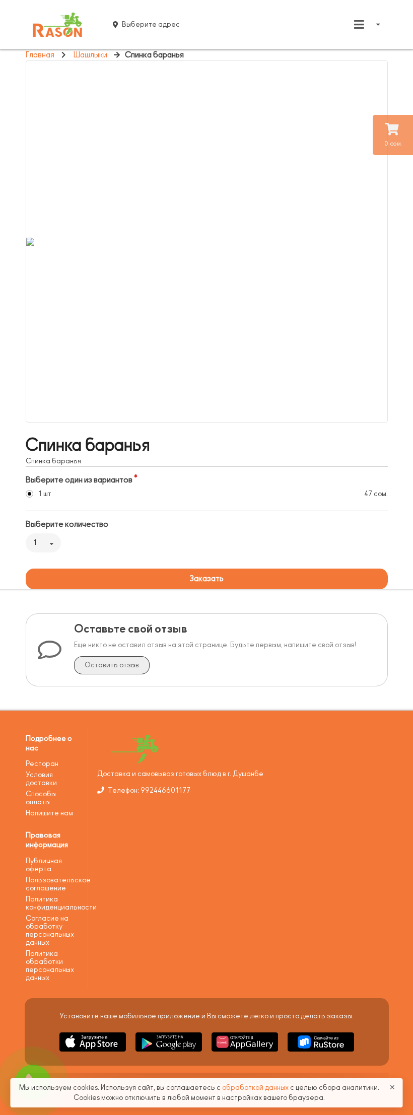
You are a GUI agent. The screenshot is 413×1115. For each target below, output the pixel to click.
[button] (93, 1053)
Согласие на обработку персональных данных (50, 930)
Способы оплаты (41, 798)
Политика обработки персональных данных (50, 966)
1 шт (44, 494)
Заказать (206, 578)
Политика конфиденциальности (53, 903)
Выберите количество (67, 524)
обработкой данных (256, 1087)
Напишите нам (49, 813)
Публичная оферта (44, 865)
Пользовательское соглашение (53, 884)
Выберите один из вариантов (79, 479)
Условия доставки (41, 779)
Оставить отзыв (112, 665)
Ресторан (42, 764)
